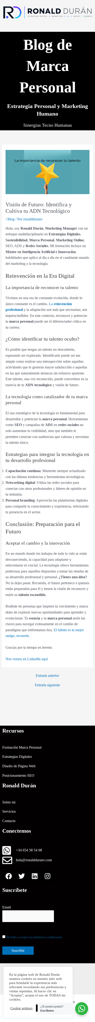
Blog (11, 219)
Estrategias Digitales (17, 757)
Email (6, 907)
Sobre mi (8, 802)
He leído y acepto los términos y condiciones (34, 937)
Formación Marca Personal (22, 747)
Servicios (9, 811)
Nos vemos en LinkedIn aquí (27, 659)
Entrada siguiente (47, 685)
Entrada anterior (47, 675)
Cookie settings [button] (21, 1008)
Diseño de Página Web (19, 766)
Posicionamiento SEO (18, 775)
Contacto (8, 821)
